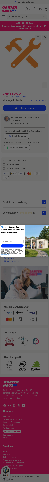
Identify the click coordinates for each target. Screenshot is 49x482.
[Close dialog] (47, 227)
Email (2, 238)
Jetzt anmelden (12, 246)
